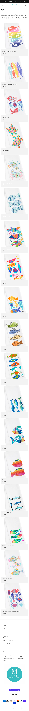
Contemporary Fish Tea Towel (9, 51)
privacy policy (6, 643)
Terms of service (18, 708)
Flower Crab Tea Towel (7, 183)
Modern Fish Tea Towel (7, 249)
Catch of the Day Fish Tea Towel (9, 84)
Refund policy (25, 706)
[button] (2, 4)
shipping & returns (8, 640)
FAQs (4, 628)
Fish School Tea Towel (7, 315)
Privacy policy (11, 708)
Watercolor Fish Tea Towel (8, 479)
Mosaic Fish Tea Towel (7, 216)
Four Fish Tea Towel (6, 348)
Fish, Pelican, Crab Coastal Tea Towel (10, 611)
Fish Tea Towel (5, 117)
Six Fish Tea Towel (6, 380)
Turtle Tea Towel (6, 150)
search (5, 625)
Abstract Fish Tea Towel (7, 446)
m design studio (8, 705)
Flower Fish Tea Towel (7, 578)
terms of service (7, 647)
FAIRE (15, 658)
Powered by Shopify (16, 705)
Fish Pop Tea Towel (6, 282)
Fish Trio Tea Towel (6, 413)
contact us (6, 632)
